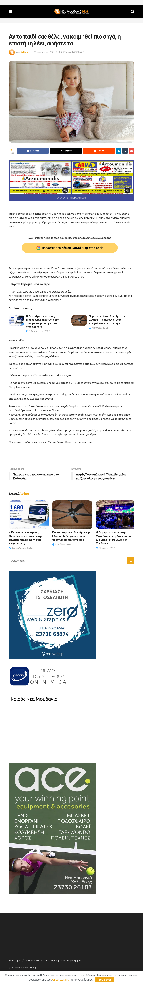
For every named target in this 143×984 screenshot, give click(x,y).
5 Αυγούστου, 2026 (39, 331)
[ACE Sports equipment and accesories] (52, 828)
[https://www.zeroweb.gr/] (52, 614)
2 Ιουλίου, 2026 (106, 548)
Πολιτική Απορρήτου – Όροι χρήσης (63, 960)
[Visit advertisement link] (71, 180)
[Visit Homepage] (71, 11)
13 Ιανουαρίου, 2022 (44, 52)
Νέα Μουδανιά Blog (26, 968)
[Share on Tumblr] (125, 151)
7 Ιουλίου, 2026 (99, 327)
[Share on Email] (131, 151)
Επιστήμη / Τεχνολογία (71, 52)
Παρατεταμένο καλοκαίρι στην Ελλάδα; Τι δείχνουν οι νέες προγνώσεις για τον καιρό (107, 320)
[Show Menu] (10, 11)
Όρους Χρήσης (60, 979)
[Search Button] (132, 11)
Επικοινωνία (32, 960)
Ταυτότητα (14, 960)
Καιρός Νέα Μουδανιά (34, 699)
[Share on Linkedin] (118, 151)
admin (24, 52)
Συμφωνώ (105, 979)
